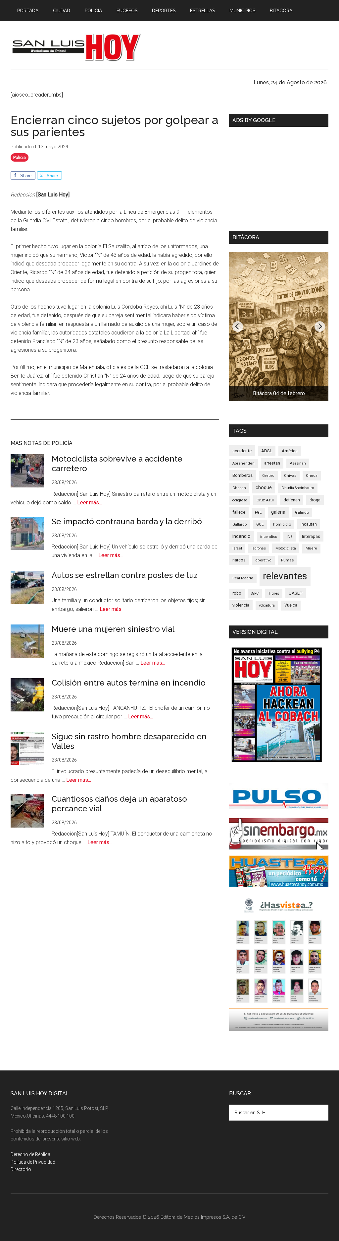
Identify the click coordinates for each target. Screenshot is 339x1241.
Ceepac (268, 476)
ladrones (259, 548)
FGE (258, 512)
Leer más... (89, 502)
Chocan (239, 487)
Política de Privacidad (33, 1162)
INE (289, 537)
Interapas (311, 536)
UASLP (296, 593)
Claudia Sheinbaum (297, 488)
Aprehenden (243, 463)
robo (236, 593)
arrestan (272, 463)
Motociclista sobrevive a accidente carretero (117, 463)
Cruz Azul (265, 500)
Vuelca (290, 605)
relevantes (285, 576)
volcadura (267, 605)
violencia (240, 605)
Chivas (290, 475)
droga (315, 500)
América (290, 450)
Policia (19, 157)
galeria (278, 512)
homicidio (282, 524)
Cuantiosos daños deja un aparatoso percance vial (119, 803)
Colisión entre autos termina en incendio (129, 683)
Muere (311, 548)
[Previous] (237, 326)
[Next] (320, 326)
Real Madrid (242, 578)
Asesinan (298, 463)
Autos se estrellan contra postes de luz (125, 575)
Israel (237, 548)
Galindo (302, 512)
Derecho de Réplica (30, 1154)
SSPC (255, 593)
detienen (291, 499)
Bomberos (242, 475)
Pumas (287, 560)
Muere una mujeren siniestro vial (113, 629)
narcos (239, 559)
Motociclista (285, 548)
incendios (268, 536)
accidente (242, 450)
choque (264, 487)
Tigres (273, 593)
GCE (260, 524)
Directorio (21, 1169)
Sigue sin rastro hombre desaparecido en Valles (129, 741)
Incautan (309, 524)
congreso (239, 500)
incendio (241, 536)
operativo (263, 560)
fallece (238, 512)
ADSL (266, 450)
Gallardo (239, 524)
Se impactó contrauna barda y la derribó (127, 521)
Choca (311, 476)
